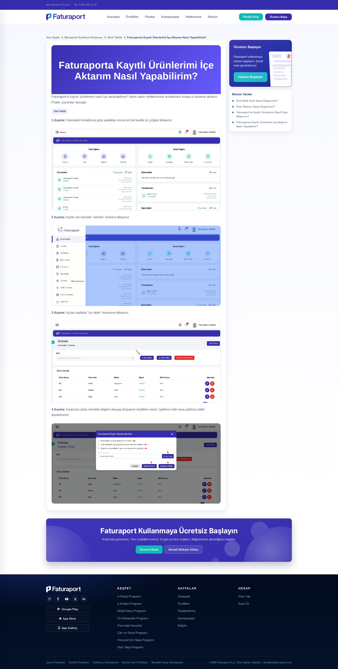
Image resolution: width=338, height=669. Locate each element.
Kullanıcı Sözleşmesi (106, 662)
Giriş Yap (244, 596)
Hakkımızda (193, 16)
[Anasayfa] (65, 17)
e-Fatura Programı (129, 596)
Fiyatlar (150, 16)
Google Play (70, 609)
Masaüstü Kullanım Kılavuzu (83, 37)
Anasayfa (113, 16)
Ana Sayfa (53, 37)
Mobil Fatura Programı (131, 610)
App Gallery (69, 628)
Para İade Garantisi (129, 625)
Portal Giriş (251, 16)
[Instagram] (49, 599)
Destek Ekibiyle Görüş (183, 549)
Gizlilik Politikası (79, 662)
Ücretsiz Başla (278, 16)
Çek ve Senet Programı (132, 632)
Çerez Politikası (55, 662)
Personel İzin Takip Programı (135, 640)
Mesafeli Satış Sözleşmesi (167, 662)
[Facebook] (58, 599)
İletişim (213, 16)
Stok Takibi (114, 37)
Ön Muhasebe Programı (132, 618)
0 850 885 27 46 (87, 5)
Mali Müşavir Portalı (58, 5)
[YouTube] (66, 599)
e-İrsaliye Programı (129, 603)
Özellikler (132, 16)
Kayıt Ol (243, 603)
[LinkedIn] (84, 599)
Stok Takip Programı (130, 647)
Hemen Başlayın (250, 77)
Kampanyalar (170, 16)
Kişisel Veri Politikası (135, 662)
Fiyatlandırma (186, 610)
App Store (69, 618)
